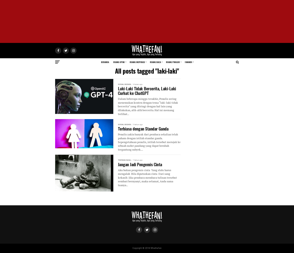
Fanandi (188, 62)
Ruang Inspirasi (137, 62)
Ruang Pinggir (173, 62)
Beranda (105, 62)
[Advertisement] (147, 21)
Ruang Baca (155, 62)
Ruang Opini (119, 62)
